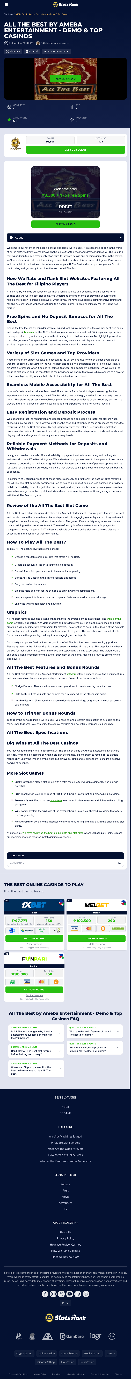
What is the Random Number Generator (65, 1161)
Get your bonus (76, 149)
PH (63, 1303)
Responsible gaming (99, 1374)
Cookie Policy (40, 1374)
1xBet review (34, 944)
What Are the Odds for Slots (65, 1149)
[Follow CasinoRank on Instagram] (52, 1294)
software (71, 673)
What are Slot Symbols (64, 1143)
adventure (56, 800)
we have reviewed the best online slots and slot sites (53, 832)
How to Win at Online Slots (65, 1155)
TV (65, 1209)
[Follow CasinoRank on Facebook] (44, 1294)
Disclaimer (56, 1374)
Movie (65, 1197)
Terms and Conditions (18, 1374)
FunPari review (34, 995)
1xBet (64, 1107)
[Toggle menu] (6, 4)
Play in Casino (65, 78)
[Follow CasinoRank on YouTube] (69, 1294)
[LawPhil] (31, 1336)
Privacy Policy (65, 1238)
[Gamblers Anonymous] (46, 1336)
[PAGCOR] (18, 1336)
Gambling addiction (75, 1374)
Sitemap (117, 1374)
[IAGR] (95, 1336)
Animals (65, 1184)
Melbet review (97, 944)
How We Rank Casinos (64, 1251)
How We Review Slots (65, 1257)
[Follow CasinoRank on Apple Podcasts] (85, 1294)
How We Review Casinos (65, 1244)
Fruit (65, 1190)
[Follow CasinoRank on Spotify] (77, 1294)
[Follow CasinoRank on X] (60, 1294)
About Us (65, 1232)
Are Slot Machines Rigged (64, 1136)
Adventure (65, 1203)
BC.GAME (65, 1113)
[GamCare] (71, 1336)
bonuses (29, 332)
